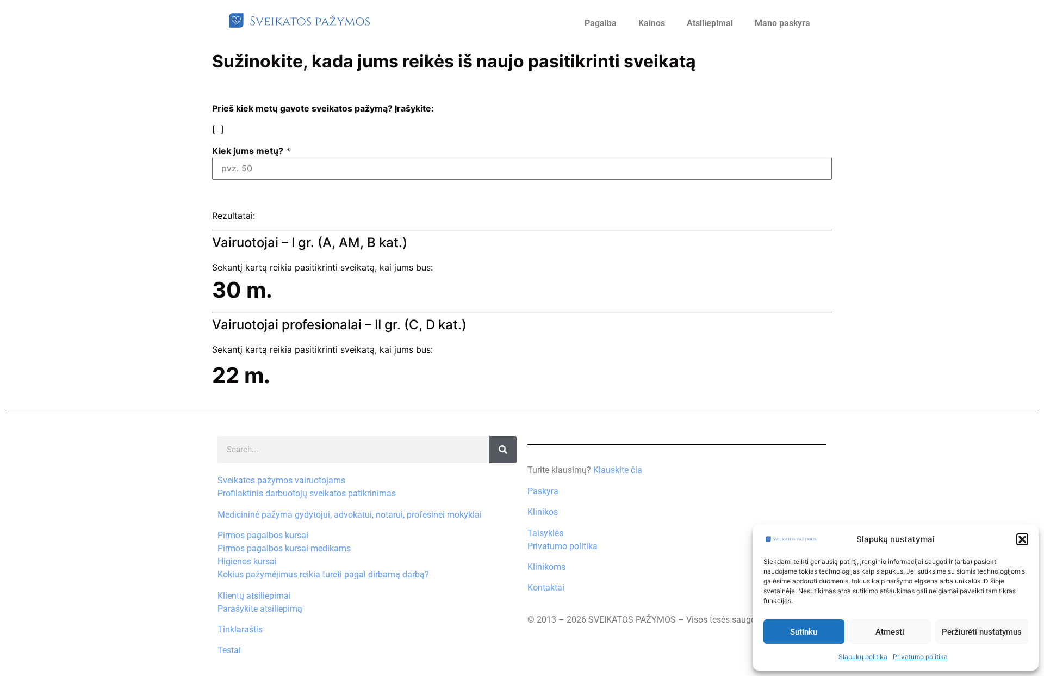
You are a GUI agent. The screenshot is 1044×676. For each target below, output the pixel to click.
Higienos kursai (247, 561)
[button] (1022, 539)
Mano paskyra (782, 23)
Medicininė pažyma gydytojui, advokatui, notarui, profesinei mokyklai (349, 514)
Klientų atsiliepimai (254, 596)
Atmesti (889, 632)
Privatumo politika (920, 657)
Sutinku (803, 632)
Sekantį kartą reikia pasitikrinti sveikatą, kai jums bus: (322, 267)
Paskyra (542, 491)
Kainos (651, 23)
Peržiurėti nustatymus (982, 632)
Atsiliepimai (710, 23)
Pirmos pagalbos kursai (262, 535)
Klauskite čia (617, 470)
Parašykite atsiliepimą (259, 609)
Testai (229, 650)
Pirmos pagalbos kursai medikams (284, 548)
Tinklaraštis (240, 629)
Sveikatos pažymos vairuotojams (281, 480)
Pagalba (601, 23)
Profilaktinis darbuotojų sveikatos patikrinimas (306, 493)
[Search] (503, 449)
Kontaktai (545, 587)
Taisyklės (545, 533)
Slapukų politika (862, 657)
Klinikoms (546, 567)
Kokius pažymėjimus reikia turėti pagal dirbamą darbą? (323, 574)
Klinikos (542, 512)
